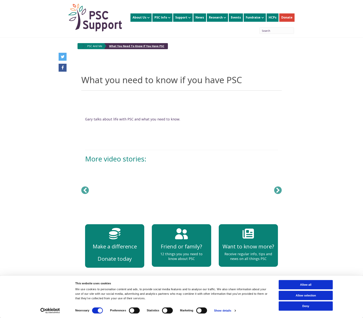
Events (236, 17)
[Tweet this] (63, 57)
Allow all (305, 284)
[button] (85, 190)
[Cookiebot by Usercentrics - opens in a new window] (50, 310)
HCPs (272, 17)
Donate (286, 17)
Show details (222, 310)
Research (216, 17)
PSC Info (160, 17)
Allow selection (306, 295)
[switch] (134, 310)
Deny (305, 306)
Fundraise (253, 17)
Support (181, 17)
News (199, 17)
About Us (139, 17)
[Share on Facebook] (63, 68)
